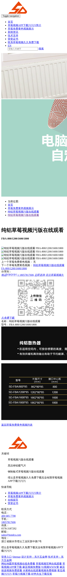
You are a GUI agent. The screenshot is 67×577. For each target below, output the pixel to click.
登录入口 (6, 556)
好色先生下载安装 (41, 573)
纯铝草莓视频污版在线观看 (23, 211)
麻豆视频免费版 (31, 567)
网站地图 (6, 563)
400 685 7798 (8, 515)
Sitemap (16, 556)
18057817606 (8, 522)
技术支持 (13, 35)
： (17, 275)
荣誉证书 (13, 39)
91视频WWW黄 (50, 567)
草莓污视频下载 (21, 573)
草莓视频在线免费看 (23, 563)
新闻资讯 (13, 32)
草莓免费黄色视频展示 (21, 28)
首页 (10, 21)
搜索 (41, 48)
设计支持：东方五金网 (34, 556)
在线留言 (13, 499)
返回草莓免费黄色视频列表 (17, 424)
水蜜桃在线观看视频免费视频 (40, 570)
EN (9, 45)
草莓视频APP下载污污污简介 (24, 25)
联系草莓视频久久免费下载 (23, 42)
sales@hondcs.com (11, 534)
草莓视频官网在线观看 (49, 563)
